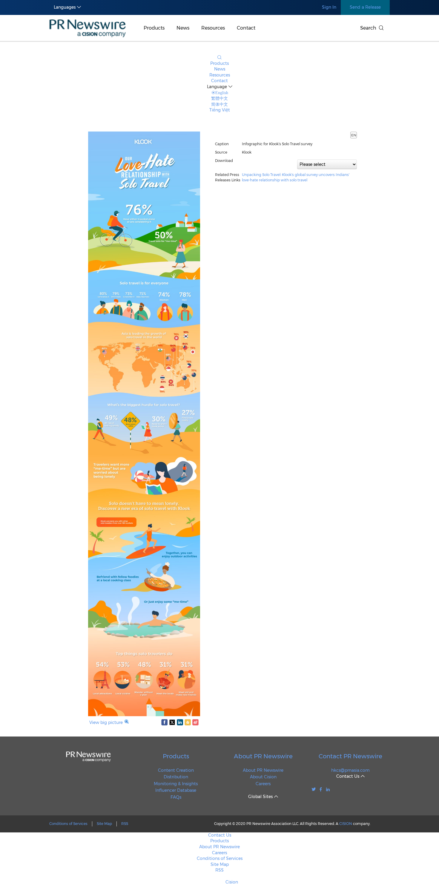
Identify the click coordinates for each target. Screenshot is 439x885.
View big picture (106, 722)
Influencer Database (175, 790)
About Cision (263, 777)
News (182, 28)
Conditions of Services (68, 823)
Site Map (104, 823)
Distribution (176, 777)
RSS (124, 823)
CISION (345, 823)
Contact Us (219, 835)
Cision (231, 882)
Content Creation (176, 770)
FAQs (176, 797)
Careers (263, 783)
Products (154, 28)
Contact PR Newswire (350, 756)
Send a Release (365, 7)
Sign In (329, 7)
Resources (213, 28)
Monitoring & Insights (176, 783)
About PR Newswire (263, 756)
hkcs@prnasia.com (350, 770)
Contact (246, 28)
